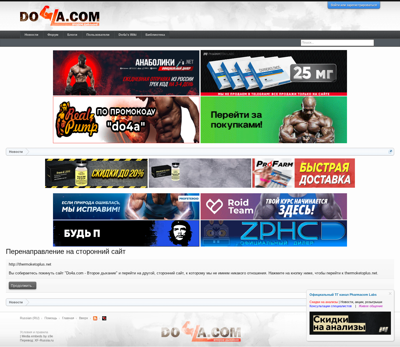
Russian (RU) (30, 318)
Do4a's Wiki (127, 34)
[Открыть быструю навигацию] (390, 151)
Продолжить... (22, 286)
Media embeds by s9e (37, 336)
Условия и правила (34, 332)
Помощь (51, 318)
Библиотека (155, 34)
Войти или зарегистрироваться (354, 5)
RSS (95, 318)
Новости (31, 34)
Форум (52, 34)
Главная (68, 318)
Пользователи (98, 34)
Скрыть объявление (390, 293)
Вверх (83, 318)
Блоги (72, 34)
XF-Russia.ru (44, 340)
